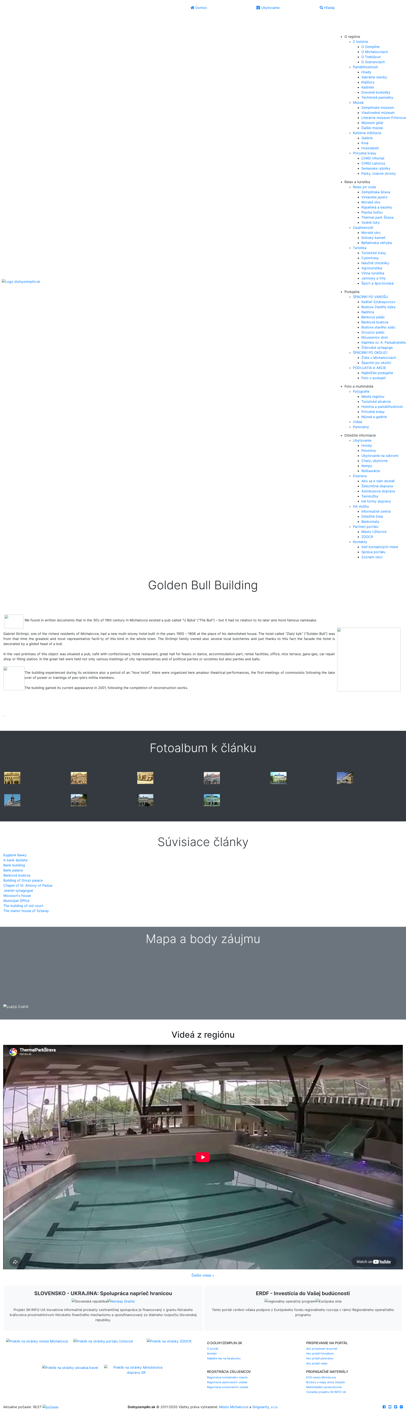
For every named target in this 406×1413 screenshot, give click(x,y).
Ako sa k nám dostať (378, 481)
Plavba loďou (372, 212)
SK (349, 18)
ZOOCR (367, 537)
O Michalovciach (374, 52)
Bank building (14, 865)
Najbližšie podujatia (377, 373)
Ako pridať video (317, 1363)
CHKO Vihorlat (372, 158)
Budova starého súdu (378, 327)
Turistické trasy (373, 253)
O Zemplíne (370, 47)
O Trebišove (371, 57)
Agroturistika (371, 268)
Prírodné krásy (364, 153)
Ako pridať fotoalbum (320, 1353)
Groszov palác (373, 332)
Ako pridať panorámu (319, 1358)
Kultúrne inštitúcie (367, 133)
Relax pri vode (364, 187)
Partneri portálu (365, 526)
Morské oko (370, 202)
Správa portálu (373, 552)
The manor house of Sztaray (26, 911)
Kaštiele (367, 87)
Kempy (366, 466)
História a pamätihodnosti (382, 406)
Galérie (367, 138)
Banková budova (374, 322)
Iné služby (361, 506)
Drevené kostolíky (375, 92)
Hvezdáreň (370, 148)
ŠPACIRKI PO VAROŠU (370, 297)
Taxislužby (369, 496)
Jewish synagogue (18, 890)
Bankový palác (373, 317)
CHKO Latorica (373, 163)
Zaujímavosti (363, 227)
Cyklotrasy (370, 258)
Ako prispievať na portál (321, 1348)
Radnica (367, 312)
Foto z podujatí (373, 378)
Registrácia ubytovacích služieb (227, 1382)
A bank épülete (15, 860)
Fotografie (361, 391)
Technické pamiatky (377, 97)
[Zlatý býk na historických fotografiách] (12, 778)
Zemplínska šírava (375, 192)
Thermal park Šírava (377, 217)
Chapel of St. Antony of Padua (27, 885)
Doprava (360, 476)
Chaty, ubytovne (374, 461)
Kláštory (367, 82)
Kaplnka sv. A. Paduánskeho (383, 342)
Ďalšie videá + (203, 1275)
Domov (200, 7)
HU (350, 31)
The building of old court (23, 906)
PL (349, 25)
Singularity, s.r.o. (265, 1407)
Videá (357, 422)
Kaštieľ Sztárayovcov (378, 302)
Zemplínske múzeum (377, 107)
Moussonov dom (374, 337)
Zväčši (22, 1007)
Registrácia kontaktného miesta (227, 1377)
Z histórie (360, 41)
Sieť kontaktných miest (379, 547)
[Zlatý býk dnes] (278, 778)
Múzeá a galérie (374, 417)
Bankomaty (370, 521)
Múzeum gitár (372, 123)
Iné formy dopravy (376, 501)
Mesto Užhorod (373, 532)
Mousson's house (17, 895)
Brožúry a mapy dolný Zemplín (325, 1382)
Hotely (366, 445)
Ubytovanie (270, 7)
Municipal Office (16, 900)
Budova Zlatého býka (378, 307)
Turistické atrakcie (376, 401)
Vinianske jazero (374, 197)
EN (341, 25)
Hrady (366, 72)
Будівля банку (15, 855)
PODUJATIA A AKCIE (369, 368)
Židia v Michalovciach (378, 357)
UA (341, 31)
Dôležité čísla (372, 516)
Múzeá (358, 102)
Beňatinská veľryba (376, 243)
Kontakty (360, 542)
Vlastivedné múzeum (378, 112)
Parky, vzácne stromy (378, 173)
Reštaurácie (370, 471)
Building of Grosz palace (23, 880)
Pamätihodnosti (365, 67)
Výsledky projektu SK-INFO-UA (326, 1392)
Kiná (364, 143)
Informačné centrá (376, 511)
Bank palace (13, 870)
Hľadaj (329, 7)
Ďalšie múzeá (372, 128)
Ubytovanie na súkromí (379, 455)
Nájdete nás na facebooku (223, 1358)
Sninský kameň (373, 238)
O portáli (212, 1348)
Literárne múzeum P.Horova (383, 118)
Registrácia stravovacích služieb (227, 1387)
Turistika (359, 248)
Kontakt (212, 1353)
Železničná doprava (377, 486)
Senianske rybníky (375, 168)
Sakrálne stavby (374, 77)
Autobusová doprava (378, 491)
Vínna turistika (372, 273)
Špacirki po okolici (376, 363)
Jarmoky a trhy (373, 278)
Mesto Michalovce (233, 1407)
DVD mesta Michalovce (321, 1377)
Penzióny (368, 450)
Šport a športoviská (377, 283)
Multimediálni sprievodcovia (324, 1387)
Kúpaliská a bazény (376, 207)
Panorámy (361, 427)
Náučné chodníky (375, 263)
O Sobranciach (373, 62)
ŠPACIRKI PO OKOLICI (370, 352)
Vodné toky (370, 222)
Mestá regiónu (372, 396)
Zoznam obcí (371, 557)
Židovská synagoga (377, 347)
